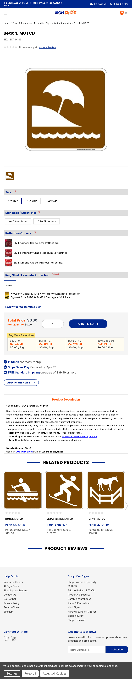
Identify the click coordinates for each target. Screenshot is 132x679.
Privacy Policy (12, 603)
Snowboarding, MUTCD (60, 518)
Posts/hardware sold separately (79, 436)
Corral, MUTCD (97, 518)
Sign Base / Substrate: (22, 212)
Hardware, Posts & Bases (82, 611)
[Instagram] (13, 638)
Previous (2, 505)
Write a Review (47, 47)
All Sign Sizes (11, 586)
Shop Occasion (76, 620)
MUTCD (72, 586)
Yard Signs (74, 607)
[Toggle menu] (16, 13)
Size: (10, 192)
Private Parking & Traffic (81, 590)
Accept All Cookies (54, 673)
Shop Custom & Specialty (82, 582)
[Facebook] (6, 638)
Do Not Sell (10, 598)
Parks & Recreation (79, 603)
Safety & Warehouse (79, 598)
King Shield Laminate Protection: (32, 275)
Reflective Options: (20, 233)
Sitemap (8, 611)
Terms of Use (11, 607)
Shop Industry (76, 615)
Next (126, 505)
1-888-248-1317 (121, 4)
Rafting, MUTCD (14, 518)
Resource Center (13, 582)
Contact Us (100, 4)
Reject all (30, 673)
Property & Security (79, 594)
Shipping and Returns (16, 590)
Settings (12, 673)
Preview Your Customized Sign (22, 306)
